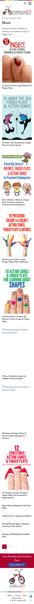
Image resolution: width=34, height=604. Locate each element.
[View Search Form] (25, 3)
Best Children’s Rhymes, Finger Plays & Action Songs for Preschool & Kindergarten (15, 202)
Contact (17, 595)
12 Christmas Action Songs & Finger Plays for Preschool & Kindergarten (14, 495)
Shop (24, 595)
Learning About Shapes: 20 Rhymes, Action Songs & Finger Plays (16, 319)
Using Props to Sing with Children (17, 516)
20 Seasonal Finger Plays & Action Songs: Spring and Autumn (14, 435)
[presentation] (17, 60)
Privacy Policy (17, 598)
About (10, 595)
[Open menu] (30, 3)
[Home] (3, 18)
